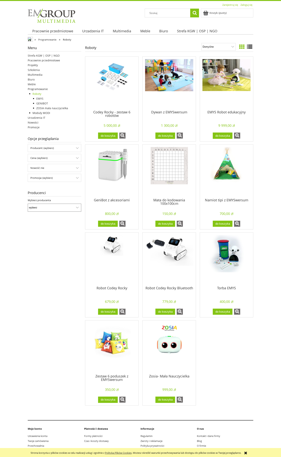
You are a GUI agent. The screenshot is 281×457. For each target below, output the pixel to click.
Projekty (33, 65)
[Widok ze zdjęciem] (241, 46)
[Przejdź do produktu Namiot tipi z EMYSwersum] (226, 171)
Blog (199, 441)
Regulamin (146, 436)
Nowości (33, 122)
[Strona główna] (52, 15)
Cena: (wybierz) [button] (39, 158)
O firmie (201, 445)
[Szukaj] (194, 13)
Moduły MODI (41, 113)
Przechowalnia (36, 445)
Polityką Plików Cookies (118, 453)
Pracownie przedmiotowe (44, 60)
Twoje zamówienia (38, 441)
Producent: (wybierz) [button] (42, 148)
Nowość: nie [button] (37, 168)
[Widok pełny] (249, 46)
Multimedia (35, 74)
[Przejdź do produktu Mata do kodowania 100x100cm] (169, 171)
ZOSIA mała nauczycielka (52, 108)
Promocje (34, 127)
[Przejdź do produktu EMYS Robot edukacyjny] (226, 83)
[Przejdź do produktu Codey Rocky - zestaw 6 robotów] (112, 83)
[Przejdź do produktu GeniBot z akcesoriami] (112, 171)
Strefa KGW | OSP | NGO (44, 55)
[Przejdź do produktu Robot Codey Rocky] (112, 259)
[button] (122, 136)
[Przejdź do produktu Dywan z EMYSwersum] (169, 83)
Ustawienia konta (37, 436)
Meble (32, 84)
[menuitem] (53, 31)
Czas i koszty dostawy (96, 441)
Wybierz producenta (39, 200)
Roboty (36, 94)
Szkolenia (34, 70)
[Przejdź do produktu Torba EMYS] (226, 259)
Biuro (31, 79)
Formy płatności (93, 436)
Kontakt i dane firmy (208, 436)
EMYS (39, 98)
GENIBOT (42, 103)
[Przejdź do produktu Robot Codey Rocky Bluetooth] (169, 259)
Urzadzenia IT (36, 118)
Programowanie (38, 89)
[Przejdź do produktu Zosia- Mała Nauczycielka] (169, 347)
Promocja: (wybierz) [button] (41, 178)
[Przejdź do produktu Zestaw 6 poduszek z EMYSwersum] (112, 347)
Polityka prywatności (152, 445)
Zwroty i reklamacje (151, 441)
